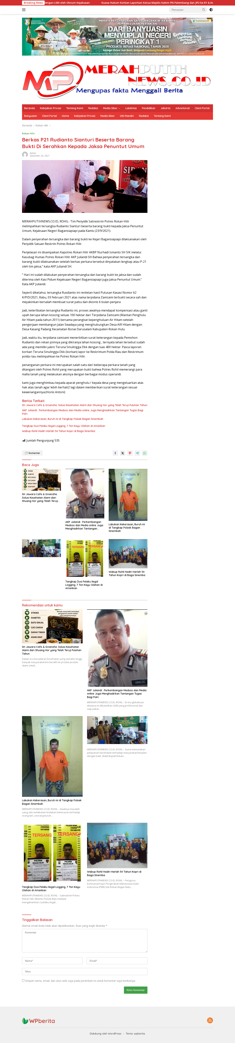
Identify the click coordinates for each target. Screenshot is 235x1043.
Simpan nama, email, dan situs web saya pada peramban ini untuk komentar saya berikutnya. (80, 980)
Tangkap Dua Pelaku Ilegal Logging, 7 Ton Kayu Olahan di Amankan (63, 426)
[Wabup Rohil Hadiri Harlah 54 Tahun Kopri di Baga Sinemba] (128, 553)
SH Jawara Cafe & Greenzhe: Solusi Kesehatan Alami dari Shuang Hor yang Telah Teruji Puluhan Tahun (84, 405)
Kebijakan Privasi (50, 108)
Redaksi (93, 108)
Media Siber (110, 108)
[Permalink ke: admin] (25, 154)
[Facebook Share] (115, 453)
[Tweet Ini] (122, 453)
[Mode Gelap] (211, 10)
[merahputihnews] (117, 80)
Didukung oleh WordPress (105, 1033)
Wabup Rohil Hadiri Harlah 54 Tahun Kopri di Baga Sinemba (58, 431)
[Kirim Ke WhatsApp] (144, 453)
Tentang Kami (74, 108)
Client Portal (202, 108)
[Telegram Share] (137, 453)
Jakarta (165, 108)
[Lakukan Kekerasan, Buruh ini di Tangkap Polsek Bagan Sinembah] (128, 495)
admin (33, 153)
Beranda (29, 108)
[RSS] (210, 1020)
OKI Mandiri (127, 116)
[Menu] (24, 10)
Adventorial (183, 108)
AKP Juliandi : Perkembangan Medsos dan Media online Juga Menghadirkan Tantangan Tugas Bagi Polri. (82, 412)
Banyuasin (30, 116)
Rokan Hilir (28, 133)
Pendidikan (148, 108)
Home (65, 116)
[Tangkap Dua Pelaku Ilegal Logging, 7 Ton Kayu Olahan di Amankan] (84, 558)
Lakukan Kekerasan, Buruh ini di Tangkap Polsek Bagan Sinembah (62, 419)
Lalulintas (131, 108)
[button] (203, 10)
